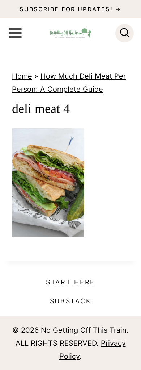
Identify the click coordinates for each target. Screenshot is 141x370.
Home (22, 76)
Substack (70, 301)
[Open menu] (15, 33)
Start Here (70, 282)
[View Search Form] (124, 33)
